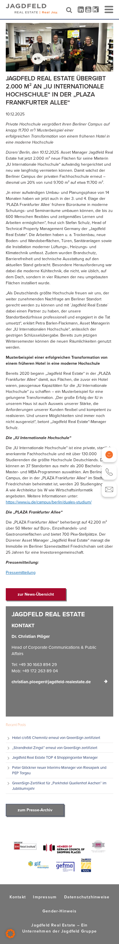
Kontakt (18, 897)
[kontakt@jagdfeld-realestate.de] (109, 489)
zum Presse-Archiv (35, 810)
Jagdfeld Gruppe (79, 931)
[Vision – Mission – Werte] (109, 454)
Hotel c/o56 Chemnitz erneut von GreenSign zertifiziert (56, 737)
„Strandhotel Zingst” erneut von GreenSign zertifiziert (55, 747)
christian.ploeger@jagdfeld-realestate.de (51, 682)
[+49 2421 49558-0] (109, 472)
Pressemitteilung (21, 572)
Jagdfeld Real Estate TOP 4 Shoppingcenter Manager (55, 757)
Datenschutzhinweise (87, 897)
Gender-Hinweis (59, 911)
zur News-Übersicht (36, 594)
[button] (10, 933)
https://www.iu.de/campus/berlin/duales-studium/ (49, 502)
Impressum (45, 897)
